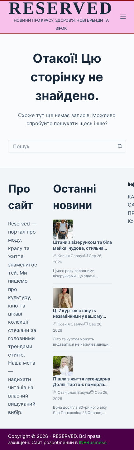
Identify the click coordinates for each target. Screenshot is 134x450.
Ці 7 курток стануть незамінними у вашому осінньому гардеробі (78, 316)
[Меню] (123, 17)
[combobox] (61, 146)
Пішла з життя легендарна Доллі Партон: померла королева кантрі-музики (81, 384)
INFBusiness (93, 442)
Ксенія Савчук (71, 255)
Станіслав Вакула (74, 392)
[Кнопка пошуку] (120, 146)
